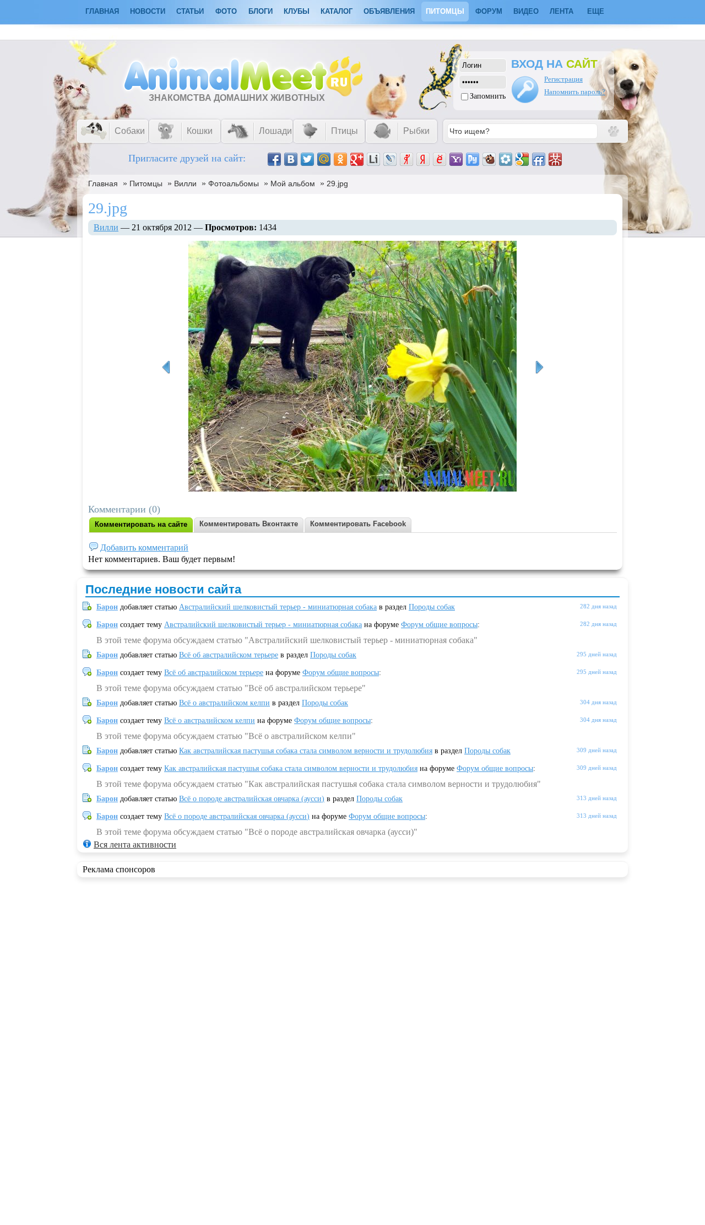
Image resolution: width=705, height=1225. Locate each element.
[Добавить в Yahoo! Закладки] (456, 159)
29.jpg (337, 183)
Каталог (336, 11)
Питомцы (445, 11)
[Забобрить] (489, 159)
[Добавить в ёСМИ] (439, 159)
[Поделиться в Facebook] (274, 159)
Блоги (260, 11)
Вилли (185, 183)
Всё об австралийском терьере (228, 655)
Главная (103, 183)
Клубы (297, 11)
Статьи (190, 11)
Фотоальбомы (233, 183)
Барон (107, 607)
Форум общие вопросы (439, 624)
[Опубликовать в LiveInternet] (373, 159)
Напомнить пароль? (574, 92)
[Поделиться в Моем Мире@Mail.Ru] (323, 159)
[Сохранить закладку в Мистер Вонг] (555, 159)
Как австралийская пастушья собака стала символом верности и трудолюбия (305, 751)
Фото (226, 11)
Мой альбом (292, 183)
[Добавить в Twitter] (307, 159)
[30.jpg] (166, 367)
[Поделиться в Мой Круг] (505, 159)
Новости (147, 11)
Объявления (389, 11)
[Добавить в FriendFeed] (538, 159)
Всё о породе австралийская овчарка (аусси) (251, 799)
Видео (526, 11)
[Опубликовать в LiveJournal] (390, 159)
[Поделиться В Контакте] (290, 159)
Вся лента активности (135, 844)
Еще (595, 11)
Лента (561, 11)
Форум (488, 11)
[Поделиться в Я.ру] (406, 159)
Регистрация (563, 79)
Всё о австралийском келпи (224, 703)
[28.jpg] (539, 367)
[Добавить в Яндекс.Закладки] (423, 159)
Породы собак (432, 607)
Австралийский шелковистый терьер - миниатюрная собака (278, 607)
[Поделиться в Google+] (357, 159)
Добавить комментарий (144, 547)
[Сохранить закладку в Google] (522, 159)
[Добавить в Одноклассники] (340, 159)
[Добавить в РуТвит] (472, 159)
